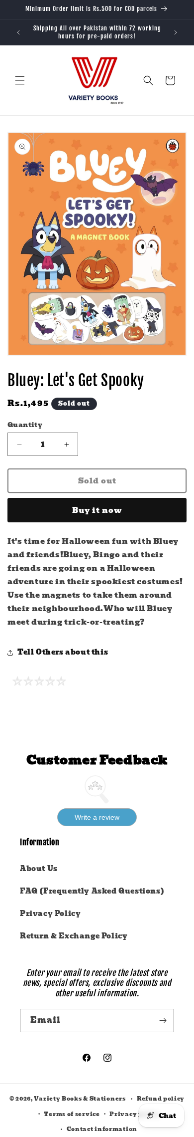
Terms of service (71, 1114)
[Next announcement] (176, 32)
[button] (20, 80)
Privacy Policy (50, 913)
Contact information (102, 1129)
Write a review (97, 817)
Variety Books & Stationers (79, 1098)
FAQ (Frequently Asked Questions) (92, 891)
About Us (39, 868)
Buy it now (97, 510)
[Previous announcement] (18, 32)
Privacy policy (134, 1114)
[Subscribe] (163, 1020)
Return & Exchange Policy (73, 935)
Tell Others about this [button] (62, 652)
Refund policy (161, 1098)
